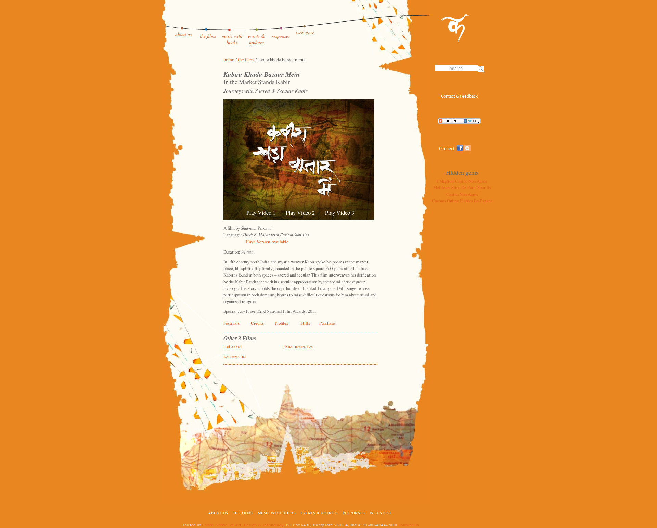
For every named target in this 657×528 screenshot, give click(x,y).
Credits (257, 323)
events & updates (256, 39)
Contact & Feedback (459, 96)
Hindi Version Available (267, 241)
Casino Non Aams (462, 194)
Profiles (281, 323)
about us (183, 34)
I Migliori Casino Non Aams (462, 181)
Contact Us (409, 525)
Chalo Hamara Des (297, 346)
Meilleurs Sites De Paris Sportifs (462, 187)
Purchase (327, 323)
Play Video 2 (300, 213)
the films (208, 36)
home (228, 59)
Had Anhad (232, 346)
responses (281, 36)
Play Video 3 (339, 213)
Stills (305, 323)
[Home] (455, 41)
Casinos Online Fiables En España (462, 201)
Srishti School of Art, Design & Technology (242, 525)
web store (305, 32)
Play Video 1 (260, 213)
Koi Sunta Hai (234, 356)
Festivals (231, 323)
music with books (232, 39)
